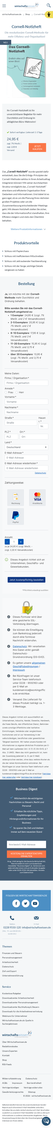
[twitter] (25, 903)
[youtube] (35, 903)
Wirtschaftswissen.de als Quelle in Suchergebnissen (17, 1022)
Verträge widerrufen (33, 1087)
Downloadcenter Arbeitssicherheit (18, 998)
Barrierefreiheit (34, 1083)
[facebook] (16, 903)
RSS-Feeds (7, 1064)
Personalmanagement (12, 957)
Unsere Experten (9, 1051)
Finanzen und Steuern (12, 953)
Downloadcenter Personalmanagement (20, 1002)
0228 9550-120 (12, 927)
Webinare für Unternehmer (14, 1016)
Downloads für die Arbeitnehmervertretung (22, 1011)
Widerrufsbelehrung (11, 1078)
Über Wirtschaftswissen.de (14, 1042)
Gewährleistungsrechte (12, 1092)
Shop (27, 14)
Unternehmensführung (12, 975)
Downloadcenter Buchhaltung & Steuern (20, 1007)
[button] (49, 14)
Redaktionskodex (10, 1046)
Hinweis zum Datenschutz (32, 871)
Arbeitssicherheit (10, 962)
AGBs (4, 1083)
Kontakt (6, 1055)
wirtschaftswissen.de (11, 14)
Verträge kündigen (10, 1087)
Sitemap (31, 1092)
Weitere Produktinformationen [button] (26, 229)
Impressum (17, 1083)
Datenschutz (8, 966)
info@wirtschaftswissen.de (36, 927)
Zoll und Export (9, 971)
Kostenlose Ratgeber (11, 993)
